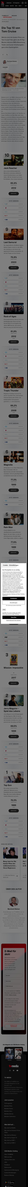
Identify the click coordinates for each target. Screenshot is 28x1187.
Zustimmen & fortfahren (13, 598)
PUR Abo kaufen (13, 617)
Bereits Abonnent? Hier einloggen (13, 620)
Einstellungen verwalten (13, 602)
